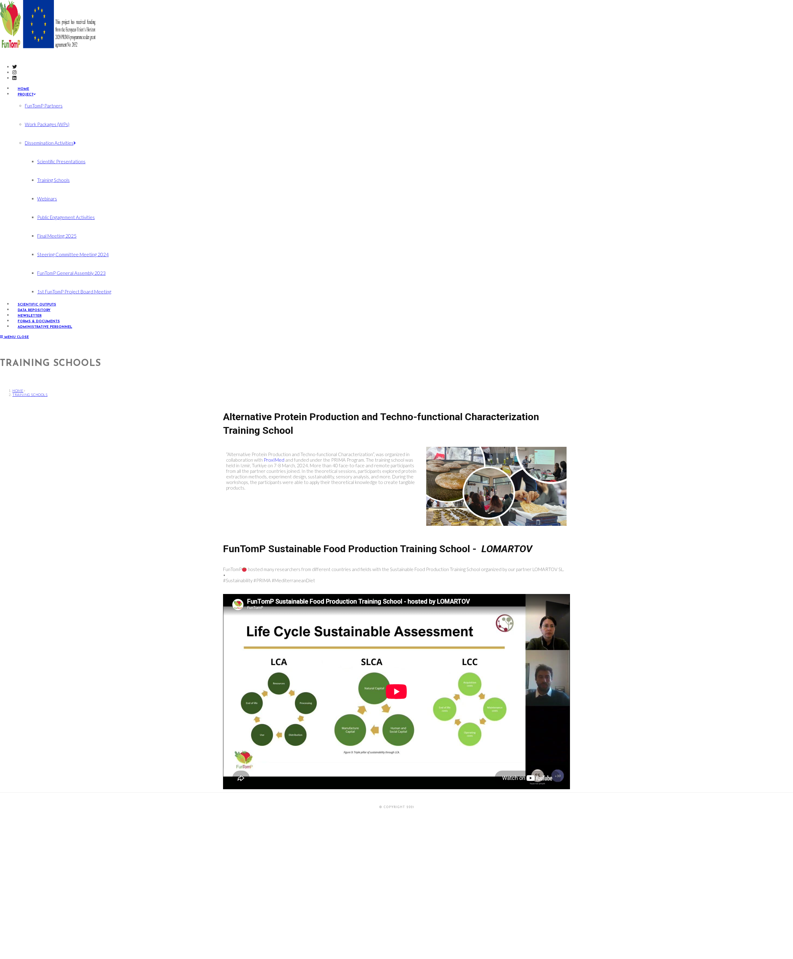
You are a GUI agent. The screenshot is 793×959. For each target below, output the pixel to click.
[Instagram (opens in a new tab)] (14, 72)
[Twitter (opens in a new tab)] (14, 66)
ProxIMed (274, 460)
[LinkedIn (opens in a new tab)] (14, 78)
